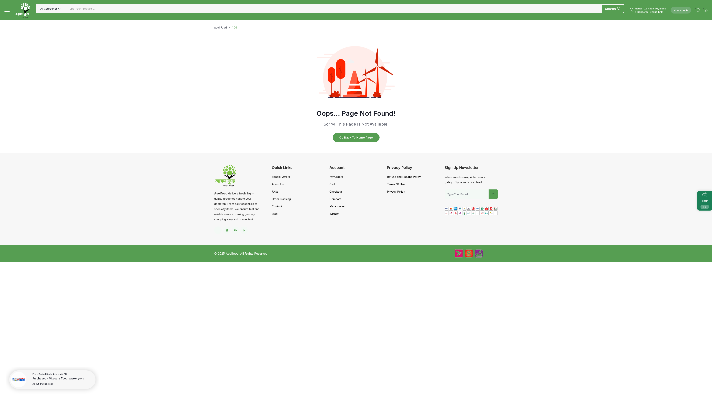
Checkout (335, 191)
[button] (7, 10)
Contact (277, 206)
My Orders (336, 177)
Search (610, 9)
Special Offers (281, 177)
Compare (335, 199)
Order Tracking (281, 199)
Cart (332, 184)
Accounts (682, 10)
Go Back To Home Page (356, 137)
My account (337, 206)
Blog (275, 214)
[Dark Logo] (22, 10)
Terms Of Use (396, 184)
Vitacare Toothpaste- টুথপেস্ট (66, 378)
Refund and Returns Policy (404, 177)
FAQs (275, 191)
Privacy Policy (396, 191)
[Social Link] (218, 230)
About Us (278, 184)
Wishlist (334, 214)
